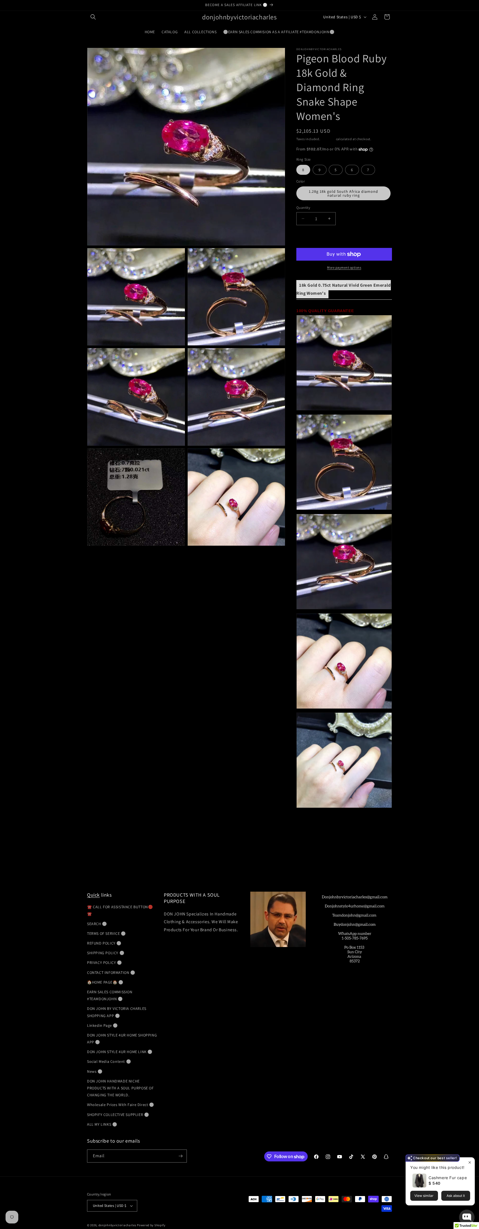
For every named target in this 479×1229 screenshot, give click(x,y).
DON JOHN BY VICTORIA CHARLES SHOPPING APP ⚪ (116, 1012)
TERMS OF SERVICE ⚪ (106, 933)
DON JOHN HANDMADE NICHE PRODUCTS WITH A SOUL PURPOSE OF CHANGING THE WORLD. (120, 1088)
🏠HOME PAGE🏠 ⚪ (105, 982)
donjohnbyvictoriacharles (117, 1225)
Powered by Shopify (151, 1225)
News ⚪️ (95, 1071)
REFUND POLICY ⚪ (104, 943)
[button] (93, 17)
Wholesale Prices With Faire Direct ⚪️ (120, 1104)
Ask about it (456, 1196)
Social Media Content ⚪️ (109, 1061)
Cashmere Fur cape (448, 1177)
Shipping (328, 139)
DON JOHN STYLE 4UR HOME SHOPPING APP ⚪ (122, 1039)
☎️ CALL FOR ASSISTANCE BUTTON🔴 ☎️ (120, 910)
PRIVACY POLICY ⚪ (104, 962)
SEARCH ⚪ (97, 923)
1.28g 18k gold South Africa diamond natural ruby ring (343, 193)
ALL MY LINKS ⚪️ (102, 1124)
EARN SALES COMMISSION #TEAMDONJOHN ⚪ (110, 995)
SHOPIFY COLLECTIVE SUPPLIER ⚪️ (118, 1114)
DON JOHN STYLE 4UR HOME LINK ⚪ (119, 1051)
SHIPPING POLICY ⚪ (105, 952)
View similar (424, 1196)
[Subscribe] (180, 1156)
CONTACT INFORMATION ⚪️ (111, 972)
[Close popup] (470, 1162)
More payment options (344, 267)
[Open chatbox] (467, 1217)
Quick (93, 895)
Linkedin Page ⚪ (102, 1025)
